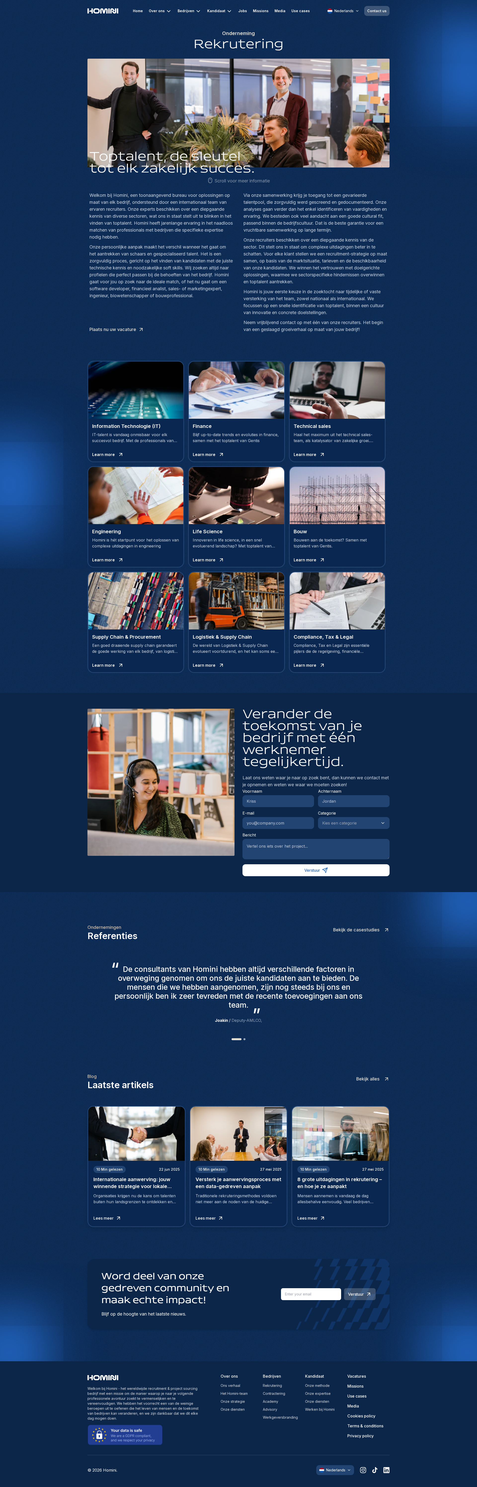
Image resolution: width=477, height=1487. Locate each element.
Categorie (327, 813)
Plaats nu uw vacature (112, 329)
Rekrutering (272, 1385)
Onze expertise (318, 1393)
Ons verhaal (230, 1385)
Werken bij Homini (320, 1409)
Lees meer (103, 1218)
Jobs (242, 11)
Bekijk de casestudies (356, 929)
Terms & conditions (365, 1425)
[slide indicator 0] (233, 1039)
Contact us (377, 11)
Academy (270, 1401)
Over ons (157, 11)
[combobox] (348, 823)
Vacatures (356, 1376)
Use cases (300, 11)
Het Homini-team (234, 1393)
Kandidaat (216, 11)
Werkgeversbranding (280, 1417)
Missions (261, 11)
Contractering (274, 1393)
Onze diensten (233, 1409)
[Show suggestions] (384, 823)
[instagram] (363, 1470)
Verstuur (312, 870)
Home (138, 11)
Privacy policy (360, 1435)
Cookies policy (361, 1415)
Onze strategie (233, 1401)
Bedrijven (186, 11)
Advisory (270, 1409)
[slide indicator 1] (240, 1039)
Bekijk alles (368, 1078)
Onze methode (317, 1385)
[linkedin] (386, 1470)
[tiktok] (374, 1470)
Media (280, 11)
